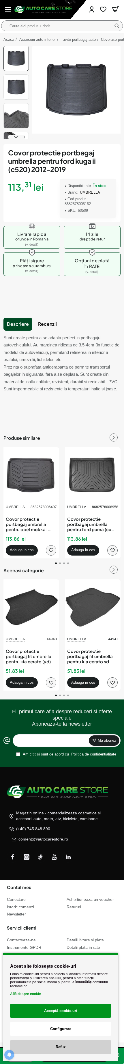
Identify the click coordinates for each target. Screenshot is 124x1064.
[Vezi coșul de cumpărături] (115, 9)
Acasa (8, 39)
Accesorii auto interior (37, 39)
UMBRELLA (90, 192)
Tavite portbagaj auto (78, 39)
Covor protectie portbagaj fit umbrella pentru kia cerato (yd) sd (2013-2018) (31, 656)
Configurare (60, 1029)
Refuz (61, 1047)
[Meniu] (8, 9)
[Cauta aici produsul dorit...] (117, 26)
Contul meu (19, 887)
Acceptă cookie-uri (60, 1011)
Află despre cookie (25, 994)
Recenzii (47, 324)
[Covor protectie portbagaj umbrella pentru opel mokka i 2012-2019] (31, 475)
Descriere (18, 324)
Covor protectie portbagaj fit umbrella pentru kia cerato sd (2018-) (90, 656)
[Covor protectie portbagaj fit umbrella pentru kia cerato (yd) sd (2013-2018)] (31, 607)
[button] (16, 48)
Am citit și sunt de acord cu (69, 754)
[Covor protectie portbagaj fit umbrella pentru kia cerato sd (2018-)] (93, 607)
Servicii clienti (21, 927)
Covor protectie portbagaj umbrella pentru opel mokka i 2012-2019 (27, 524)
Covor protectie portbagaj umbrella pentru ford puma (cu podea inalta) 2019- (89, 524)
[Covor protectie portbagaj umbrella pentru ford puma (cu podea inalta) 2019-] (93, 475)
